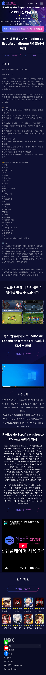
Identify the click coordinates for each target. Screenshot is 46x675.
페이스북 (8, 657)
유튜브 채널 (9, 661)
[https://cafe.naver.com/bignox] (6, 642)
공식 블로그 (9, 650)
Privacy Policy (10, 669)
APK (34, 55)
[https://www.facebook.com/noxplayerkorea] (6, 653)
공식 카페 (8, 654)
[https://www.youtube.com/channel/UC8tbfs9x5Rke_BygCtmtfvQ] (6, 648)
